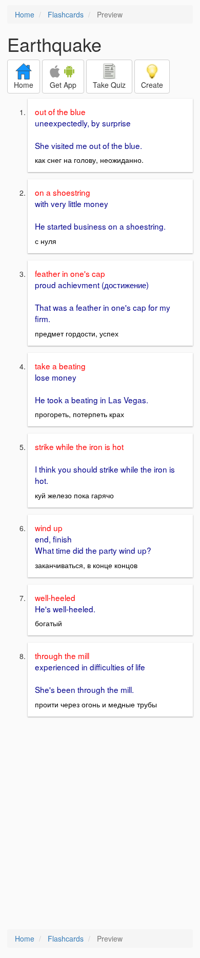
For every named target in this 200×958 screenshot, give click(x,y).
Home (24, 14)
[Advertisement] (100, 824)
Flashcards (66, 14)
